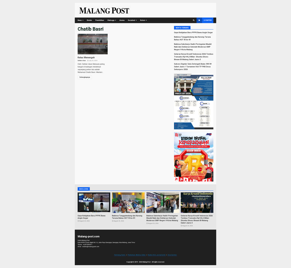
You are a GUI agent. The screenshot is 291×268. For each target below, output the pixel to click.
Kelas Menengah (93, 44)
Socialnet (131, 20)
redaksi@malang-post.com (90, 246)
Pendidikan (99, 20)
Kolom (142, 20)
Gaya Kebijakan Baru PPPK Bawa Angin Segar (193, 32)
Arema (121, 20)
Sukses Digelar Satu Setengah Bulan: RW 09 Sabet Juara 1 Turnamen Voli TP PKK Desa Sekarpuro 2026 (192, 66)
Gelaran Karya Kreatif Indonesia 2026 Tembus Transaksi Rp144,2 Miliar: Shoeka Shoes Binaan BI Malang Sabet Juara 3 (193, 57)
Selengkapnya (84, 77)
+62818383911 (87, 244)
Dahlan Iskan (82, 60)
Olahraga (110, 20)
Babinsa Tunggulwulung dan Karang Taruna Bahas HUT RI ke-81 (128, 202)
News (80, 20)
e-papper (208, 20)
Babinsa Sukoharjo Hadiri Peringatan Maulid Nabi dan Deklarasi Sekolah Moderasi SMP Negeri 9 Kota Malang (192, 47)
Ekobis (89, 20)
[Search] (193, 20)
